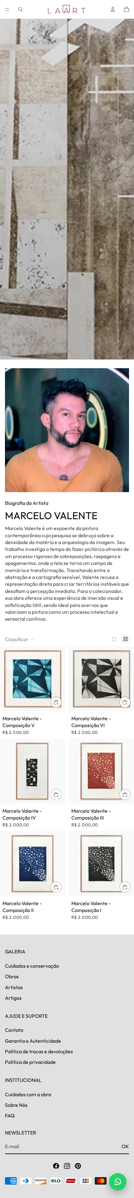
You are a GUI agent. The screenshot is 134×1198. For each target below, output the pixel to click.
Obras (12, 977)
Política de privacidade (30, 1062)
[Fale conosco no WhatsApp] (118, 1182)
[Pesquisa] (20, 9)
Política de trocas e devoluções (39, 1051)
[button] (19, 639)
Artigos (13, 998)
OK (125, 1146)
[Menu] (7, 9)
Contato (14, 1030)
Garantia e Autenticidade (33, 1041)
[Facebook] (56, 1166)
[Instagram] (67, 1166)
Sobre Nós (16, 1105)
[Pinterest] (78, 1166)
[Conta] (113, 9)
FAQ (10, 1116)
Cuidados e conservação (32, 966)
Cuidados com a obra (28, 1094)
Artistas (14, 987)
